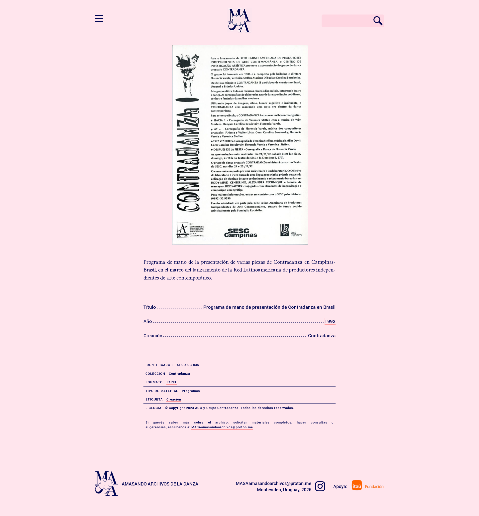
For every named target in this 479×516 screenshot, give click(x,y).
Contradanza (322, 335)
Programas (191, 390)
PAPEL (171, 382)
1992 (330, 321)
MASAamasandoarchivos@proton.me (222, 427)
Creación (173, 399)
